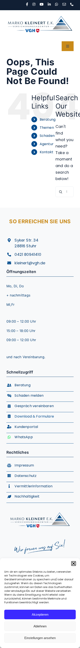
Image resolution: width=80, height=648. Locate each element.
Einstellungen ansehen (40, 638)
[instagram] (33, 4)
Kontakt (46, 152)
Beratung (47, 119)
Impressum (24, 465)
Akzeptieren (40, 614)
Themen (47, 127)
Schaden (47, 135)
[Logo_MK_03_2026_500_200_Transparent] (40, 509)
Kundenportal (26, 426)
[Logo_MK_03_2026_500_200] (40, 12)
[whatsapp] (56, 4)
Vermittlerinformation (33, 486)
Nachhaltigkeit (27, 496)
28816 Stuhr (25, 246)
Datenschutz (25, 475)
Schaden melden (29, 395)
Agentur (47, 144)
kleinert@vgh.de (30, 263)
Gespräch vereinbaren (34, 405)
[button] (73, 563)
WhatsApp (24, 437)
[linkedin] (49, 4)
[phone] (72, 4)
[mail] (64, 4)
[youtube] (42, 4)
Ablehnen (40, 626)
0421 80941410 (28, 254)
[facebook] (27, 4)
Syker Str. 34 (26, 240)
